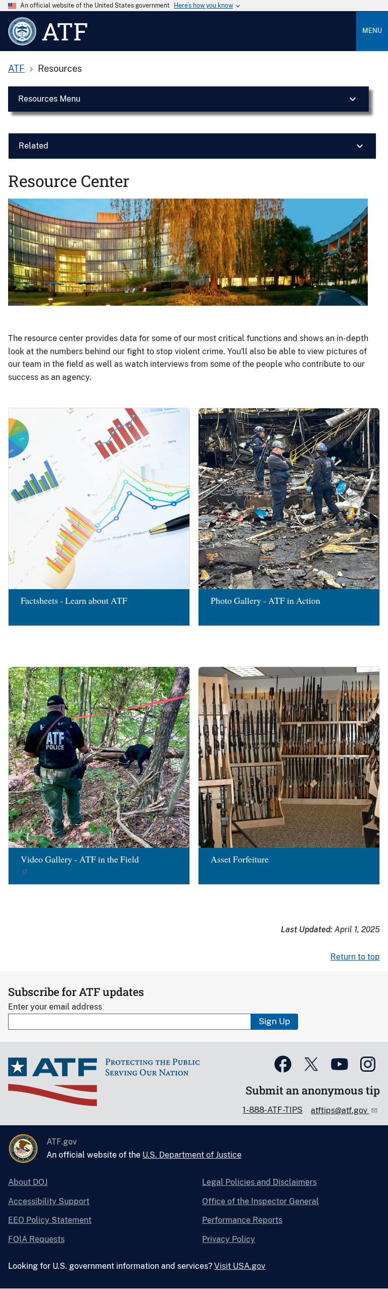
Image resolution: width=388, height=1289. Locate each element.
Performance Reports (242, 1220)
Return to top (355, 957)
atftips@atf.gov (340, 1110)
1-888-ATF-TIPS (273, 1110)
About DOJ (27, 1182)
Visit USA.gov (239, 1266)
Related (33, 146)
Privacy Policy (228, 1239)
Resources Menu (49, 99)
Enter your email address (55, 1007)
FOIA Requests (36, 1239)
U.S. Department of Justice (191, 1155)
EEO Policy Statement (49, 1220)
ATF (16, 68)
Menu (372, 30)
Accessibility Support (48, 1201)
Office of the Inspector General (260, 1201)
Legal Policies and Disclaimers (259, 1182)
